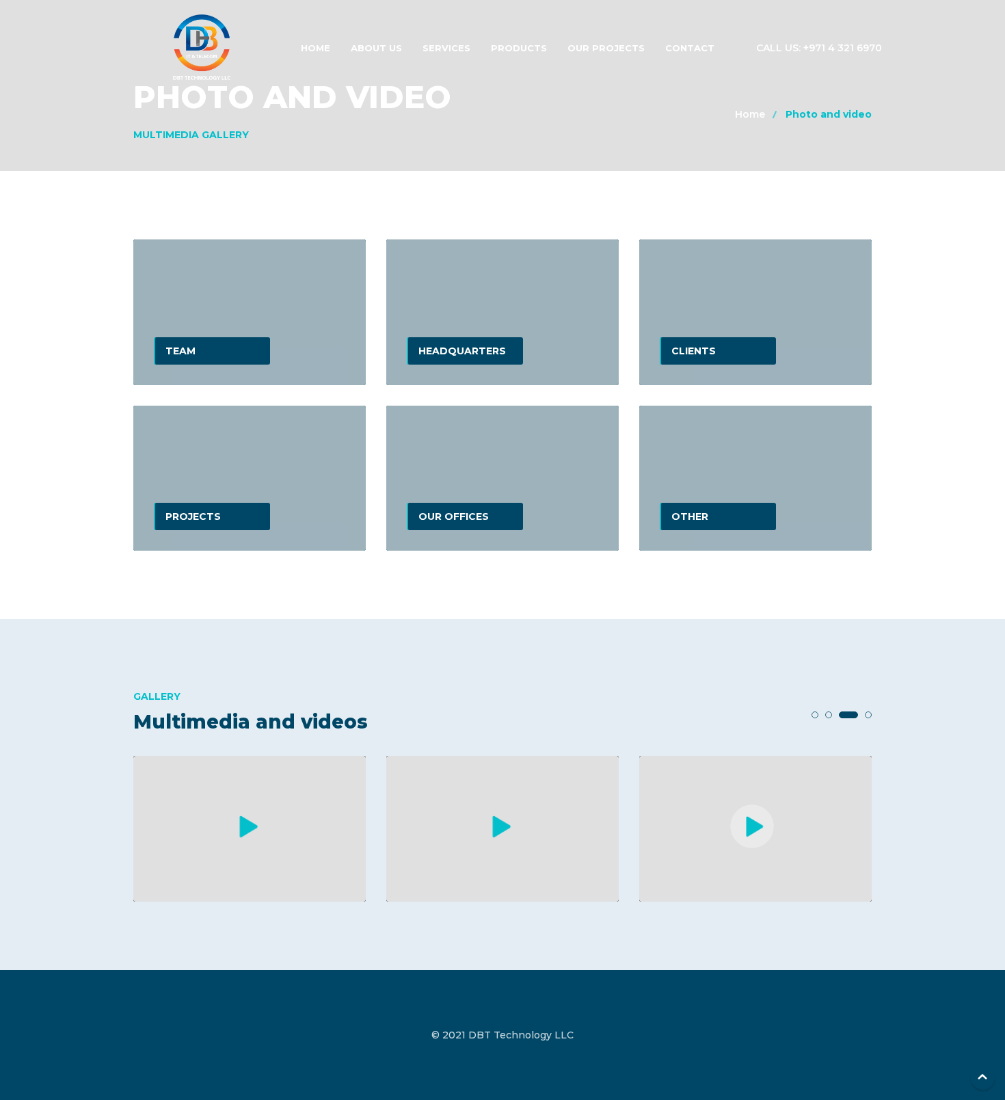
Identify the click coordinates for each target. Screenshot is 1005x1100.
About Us (376, 47)
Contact (689, 47)
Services (446, 47)
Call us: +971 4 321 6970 (819, 48)
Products (519, 47)
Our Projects (606, 47)
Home (315, 47)
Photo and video (829, 114)
